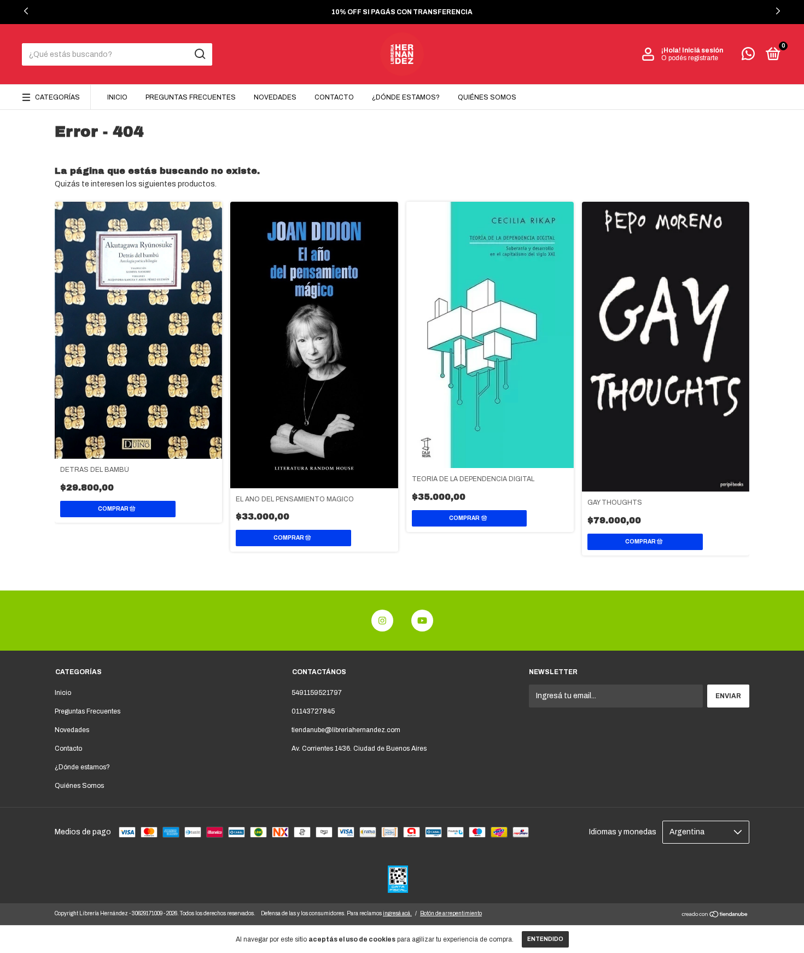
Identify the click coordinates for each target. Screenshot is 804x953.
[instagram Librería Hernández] (382, 621)
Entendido (545, 939)
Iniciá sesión (702, 50)
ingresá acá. (397, 913)
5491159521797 (317, 693)
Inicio (117, 97)
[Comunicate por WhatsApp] (748, 56)
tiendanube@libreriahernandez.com (346, 730)
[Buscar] (199, 54)
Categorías (57, 97)
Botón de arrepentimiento (451, 913)
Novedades (275, 97)
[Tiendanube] (715, 915)
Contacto (334, 97)
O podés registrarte (689, 58)
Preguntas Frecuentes (190, 97)
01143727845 (313, 711)
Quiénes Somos (487, 97)
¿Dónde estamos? (406, 97)
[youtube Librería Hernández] (422, 621)
